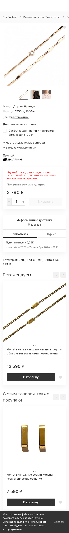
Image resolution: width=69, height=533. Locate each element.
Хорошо (59, 521)
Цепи (21, 259)
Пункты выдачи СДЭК (20, 242)
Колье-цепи (34, 259)
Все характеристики (16, 117)
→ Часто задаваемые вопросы (24, 142)
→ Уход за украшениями (19, 147)
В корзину (45, 201)
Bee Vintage (10, 17)
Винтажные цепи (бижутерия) (41, 17)
